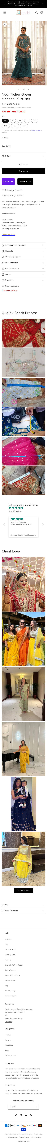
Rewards (8, 939)
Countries (8, 1021)
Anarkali (8, 1035)
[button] (4, 12)
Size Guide (6, 146)
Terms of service (24, 1137)
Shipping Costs (10, 955)
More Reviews (23, 890)
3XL (15, 126)
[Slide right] (28, 89)
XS (5, 120)
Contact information (24, 1141)
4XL (24, 126)
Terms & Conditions (12, 975)
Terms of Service (11, 996)
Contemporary (10, 1055)
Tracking (8, 960)
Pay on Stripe (25, 181)
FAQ (6, 944)
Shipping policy (36, 1137)
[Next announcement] (42, 3)
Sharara (7, 1040)
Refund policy (10, 991)
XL (35, 120)
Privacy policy (12, 1137)
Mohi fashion (14, 1134)
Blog (6, 986)
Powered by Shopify (25, 1134)
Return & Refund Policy (14, 965)
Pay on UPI (8, 181)
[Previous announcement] (4, 3)
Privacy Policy (10, 980)
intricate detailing (35, 130)
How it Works (10, 970)
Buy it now (23, 171)
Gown (7, 1050)
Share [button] (6, 137)
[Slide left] (18, 89)
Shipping (13, 107)
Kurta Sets (9, 1045)
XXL (5, 126)
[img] (25, 508)
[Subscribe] (36, 1107)
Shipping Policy (11, 949)
